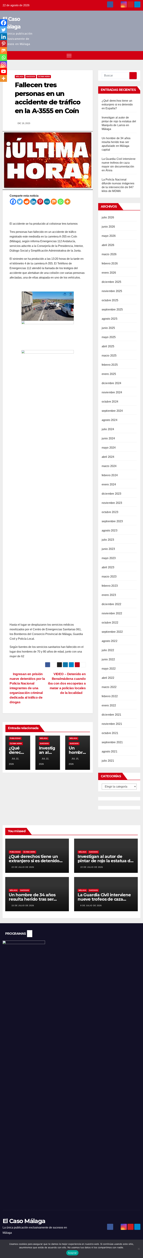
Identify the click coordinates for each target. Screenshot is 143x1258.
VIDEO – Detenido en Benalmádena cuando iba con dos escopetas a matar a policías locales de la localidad (67, 683)
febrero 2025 (110, 364)
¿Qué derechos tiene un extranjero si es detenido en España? (117, 104)
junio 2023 (108, 548)
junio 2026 (108, 226)
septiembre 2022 (112, 631)
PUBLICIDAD (15, 738)
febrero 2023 (110, 585)
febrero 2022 (110, 696)
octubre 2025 (110, 300)
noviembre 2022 (112, 613)
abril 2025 (108, 346)
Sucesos (30, 76)
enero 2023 (109, 594)
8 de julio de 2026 (91, 905)
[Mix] (54, 202)
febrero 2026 (110, 263)
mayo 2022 (109, 668)
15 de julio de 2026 (23, 905)
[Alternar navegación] (69, 55)
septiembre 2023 (112, 521)
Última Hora (44, 76)
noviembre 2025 (112, 291)
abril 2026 (108, 245)
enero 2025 (109, 373)
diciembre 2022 (111, 604)
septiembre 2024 (112, 410)
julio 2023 (108, 539)
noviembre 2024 (112, 392)
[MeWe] (47, 202)
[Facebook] (13, 202)
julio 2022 (108, 650)
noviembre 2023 (112, 502)
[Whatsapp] (61, 202)
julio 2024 (108, 429)
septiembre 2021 (112, 742)
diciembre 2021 (111, 714)
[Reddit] (27, 202)
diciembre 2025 (111, 281)
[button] (131, 55)
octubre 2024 (110, 401)
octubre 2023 (110, 512)
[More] (67, 202)
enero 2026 (109, 272)
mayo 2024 (109, 447)
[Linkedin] (33, 202)
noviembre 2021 (112, 723)
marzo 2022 (109, 687)
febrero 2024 (110, 475)
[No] (138, 1249)
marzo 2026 (109, 254)
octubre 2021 (110, 733)
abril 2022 (108, 677)
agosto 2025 (109, 318)
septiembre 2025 (112, 309)
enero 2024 (109, 484)
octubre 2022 (110, 622)
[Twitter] (20, 202)
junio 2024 (108, 438)
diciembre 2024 (111, 383)
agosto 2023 (109, 530)
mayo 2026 (109, 235)
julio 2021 (108, 760)
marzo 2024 (109, 466)
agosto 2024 (109, 420)
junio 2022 (108, 659)
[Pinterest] (40, 202)
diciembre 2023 (111, 493)
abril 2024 (108, 456)
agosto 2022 (109, 641)
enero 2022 (109, 705)
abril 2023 (108, 567)
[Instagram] (3, 64)
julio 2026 (108, 217)
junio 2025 (108, 327)
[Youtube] (3, 71)
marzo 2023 (109, 576)
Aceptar (72, 1252)
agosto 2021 (109, 751)
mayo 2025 (109, 337)
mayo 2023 (109, 558)
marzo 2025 (109, 355)
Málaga (19, 76)
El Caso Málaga (24, 1221)
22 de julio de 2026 (23, 867)
